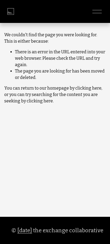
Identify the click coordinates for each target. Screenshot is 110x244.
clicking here (88, 88)
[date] (24, 230)
